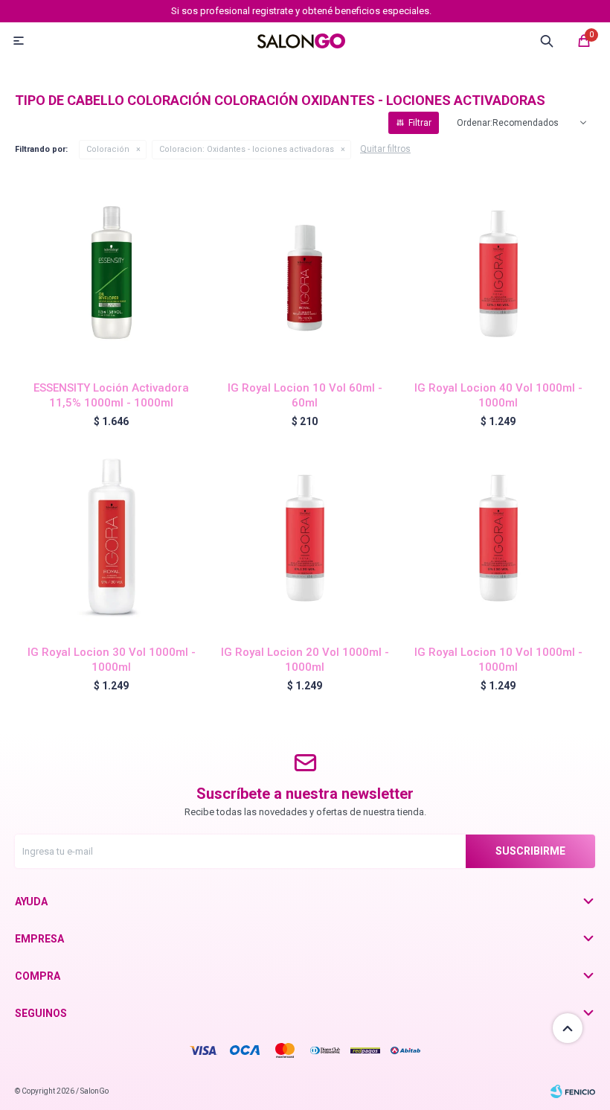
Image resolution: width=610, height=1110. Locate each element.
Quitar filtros (385, 149)
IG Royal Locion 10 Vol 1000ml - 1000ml (498, 659)
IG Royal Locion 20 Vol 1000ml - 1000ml (305, 659)
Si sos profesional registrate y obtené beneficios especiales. (301, 10)
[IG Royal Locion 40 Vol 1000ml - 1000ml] (498, 272)
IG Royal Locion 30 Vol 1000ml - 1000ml (112, 659)
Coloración (107, 149)
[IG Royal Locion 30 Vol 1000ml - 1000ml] (111, 537)
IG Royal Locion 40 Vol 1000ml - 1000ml (498, 395)
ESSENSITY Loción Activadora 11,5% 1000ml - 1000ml (111, 395)
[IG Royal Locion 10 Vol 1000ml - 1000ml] (498, 537)
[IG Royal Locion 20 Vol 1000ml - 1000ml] (305, 537)
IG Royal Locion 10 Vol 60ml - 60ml (305, 395)
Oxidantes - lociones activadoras (246, 149)
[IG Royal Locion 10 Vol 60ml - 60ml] (305, 272)
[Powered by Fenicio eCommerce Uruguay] (572, 1091)
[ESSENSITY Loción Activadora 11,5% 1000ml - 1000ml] (111, 272)
